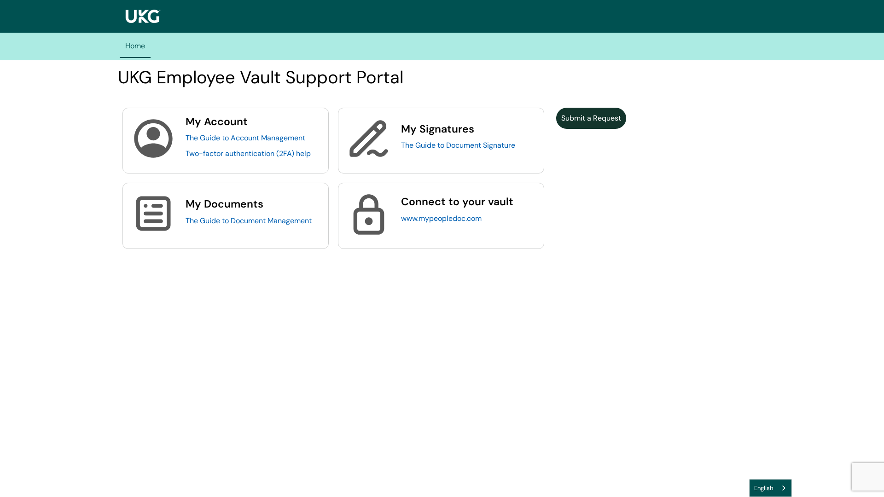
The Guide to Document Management (249, 220)
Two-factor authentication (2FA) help (248, 153)
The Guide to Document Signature (458, 145)
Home (135, 46)
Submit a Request (591, 118)
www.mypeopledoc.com (441, 218)
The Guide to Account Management (245, 138)
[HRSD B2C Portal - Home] (143, 16)
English (763, 488)
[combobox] (770, 488)
